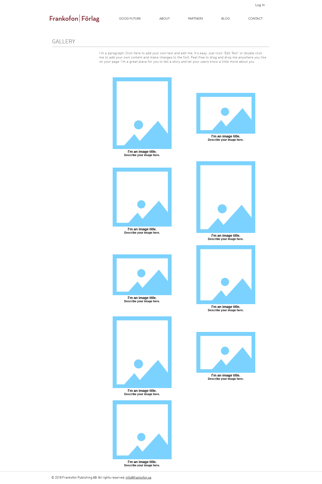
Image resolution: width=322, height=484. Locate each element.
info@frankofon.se (138, 478)
